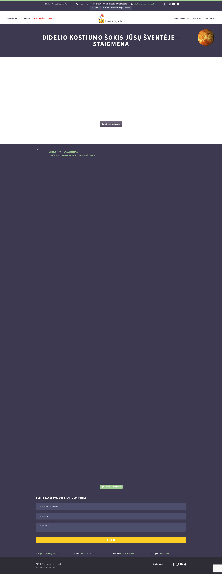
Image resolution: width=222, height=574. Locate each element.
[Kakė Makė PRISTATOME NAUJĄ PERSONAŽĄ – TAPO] (73, 250)
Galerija (197, 18)
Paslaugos (12, 18)
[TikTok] (178, 4)
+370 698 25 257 (88, 553)
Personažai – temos (43, 18)
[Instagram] (169, 4)
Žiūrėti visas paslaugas (111, 124)
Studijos (25, 18)
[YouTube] (173, 4)
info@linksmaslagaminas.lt (144, 4)
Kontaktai (210, 18)
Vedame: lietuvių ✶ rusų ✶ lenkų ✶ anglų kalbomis (111, 8)
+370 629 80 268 (167, 553)
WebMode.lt (51, 567)
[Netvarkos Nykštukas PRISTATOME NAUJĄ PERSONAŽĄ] (48, 258)
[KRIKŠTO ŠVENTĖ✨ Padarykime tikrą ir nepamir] (174, 243)
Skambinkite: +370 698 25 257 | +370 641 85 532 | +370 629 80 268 (102, 4)
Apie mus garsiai (181, 18)
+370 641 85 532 (127, 553)
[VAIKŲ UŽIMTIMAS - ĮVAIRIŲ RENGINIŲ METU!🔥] (149, 230)
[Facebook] (165, 4)
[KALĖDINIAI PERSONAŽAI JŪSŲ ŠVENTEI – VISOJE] (98, 322)
